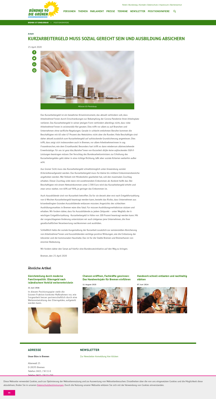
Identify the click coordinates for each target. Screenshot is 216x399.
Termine (123, 11)
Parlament (97, 11)
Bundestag (133, 4)
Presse (110, 11)
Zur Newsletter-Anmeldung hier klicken (99, 356)
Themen (83, 11)
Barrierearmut (176, 4)
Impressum (164, 4)
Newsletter (137, 11)
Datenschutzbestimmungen (50, 385)
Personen (69, 11)
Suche (174, 11)
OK (9, 393)
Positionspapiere (159, 11)
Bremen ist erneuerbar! (38, 22)
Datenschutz (152, 4)
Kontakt (142, 4)
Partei (124, 4)
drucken (34, 70)
